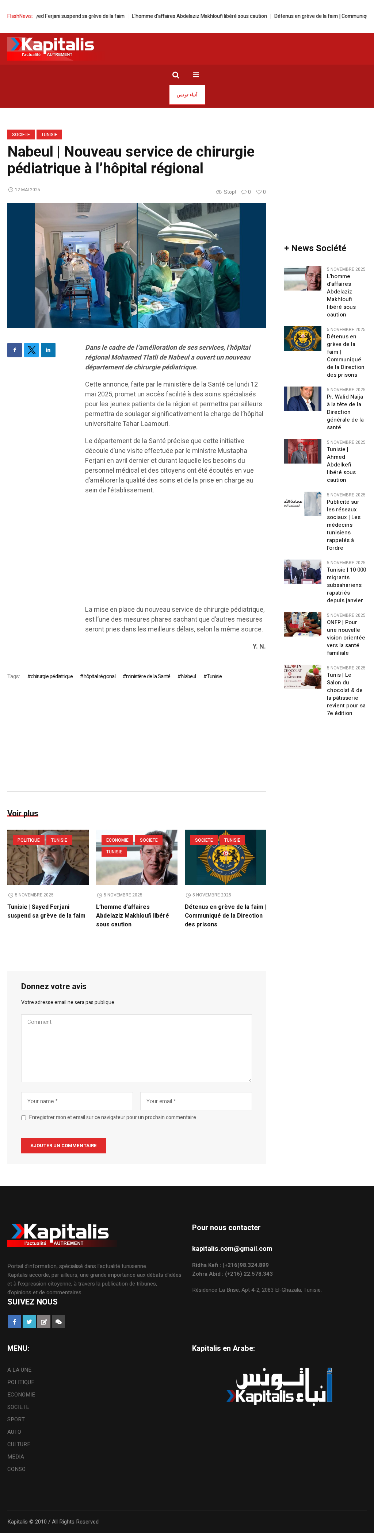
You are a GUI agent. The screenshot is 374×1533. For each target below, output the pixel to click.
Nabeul (188, 676)
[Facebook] (14, 350)
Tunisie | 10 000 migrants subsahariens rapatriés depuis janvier (346, 585)
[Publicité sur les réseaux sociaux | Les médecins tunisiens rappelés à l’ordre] (302, 504)
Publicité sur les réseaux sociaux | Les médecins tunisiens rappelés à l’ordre (343, 525)
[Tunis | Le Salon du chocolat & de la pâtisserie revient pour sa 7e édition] (302, 677)
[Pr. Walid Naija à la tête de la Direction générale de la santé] (302, 399)
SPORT (16, 1419)
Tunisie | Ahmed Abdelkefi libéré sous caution (341, 465)
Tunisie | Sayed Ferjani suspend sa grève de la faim (46, 911)
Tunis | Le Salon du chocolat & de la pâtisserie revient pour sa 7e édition (346, 694)
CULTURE (18, 1444)
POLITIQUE (29, 840)
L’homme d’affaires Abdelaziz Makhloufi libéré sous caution (176, 16)
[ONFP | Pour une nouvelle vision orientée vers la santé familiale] (302, 624)
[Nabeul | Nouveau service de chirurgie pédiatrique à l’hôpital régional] (136, 265)
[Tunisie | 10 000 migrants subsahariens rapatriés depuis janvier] (302, 572)
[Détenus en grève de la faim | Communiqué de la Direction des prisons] (225, 857)
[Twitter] (31, 350)
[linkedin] (48, 350)
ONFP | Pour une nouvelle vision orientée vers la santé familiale (346, 638)
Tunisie (49, 134)
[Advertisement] (175, 554)
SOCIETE (21, 134)
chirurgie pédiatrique (52, 676)
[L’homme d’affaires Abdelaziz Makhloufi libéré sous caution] (302, 278)
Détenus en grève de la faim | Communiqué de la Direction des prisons (225, 916)
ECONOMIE (117, 840)
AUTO (14, 1432)
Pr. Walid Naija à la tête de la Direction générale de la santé (345, 412)
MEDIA (15, 1457)
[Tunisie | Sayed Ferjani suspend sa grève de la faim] (48, 857)
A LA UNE (19, 1370)
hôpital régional (99, 676)
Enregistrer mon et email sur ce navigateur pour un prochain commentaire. (113, 1117)
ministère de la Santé (148, 676)
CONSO (16, 1469)
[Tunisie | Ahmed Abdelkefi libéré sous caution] (302, 451)
